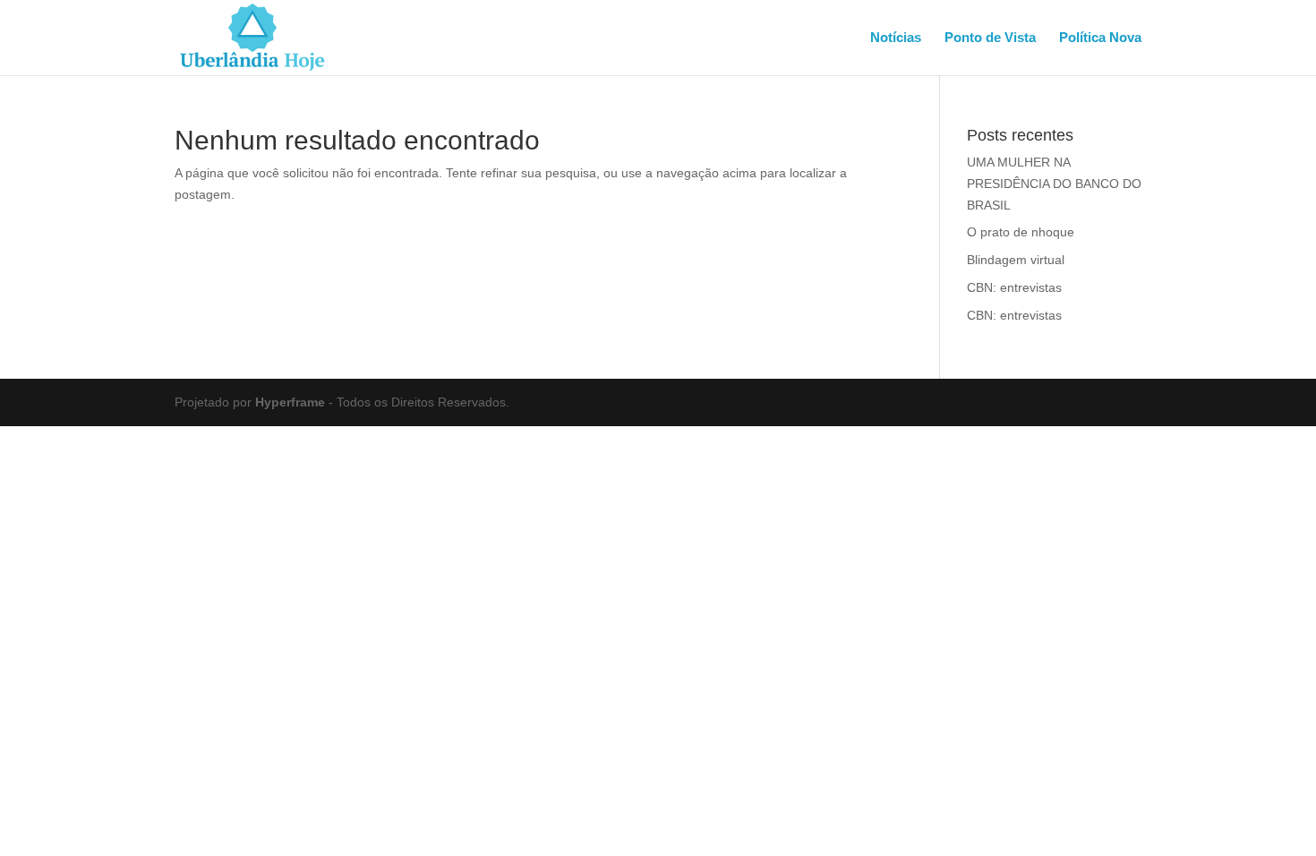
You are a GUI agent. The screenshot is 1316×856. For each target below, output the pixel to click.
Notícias (895, 38)
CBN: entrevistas (1014, 287)
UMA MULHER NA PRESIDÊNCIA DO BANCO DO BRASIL (1054, 183)
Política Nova (1100, 38)
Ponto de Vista (990, 38)
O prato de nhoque (1020, 232)
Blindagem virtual (1015, 260)
